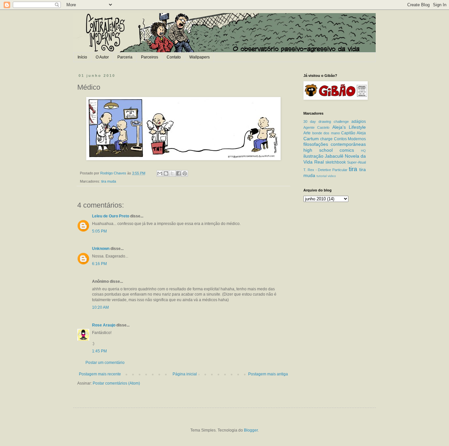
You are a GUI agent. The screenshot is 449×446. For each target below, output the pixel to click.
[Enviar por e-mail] (159, 173)
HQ (363, 150)
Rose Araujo (103, 325)
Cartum (311, 138)
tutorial (322, 176)
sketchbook (335, 162)
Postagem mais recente (100, 374)
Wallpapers (199, 57)
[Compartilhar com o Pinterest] (184, 173)
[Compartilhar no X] (172, 173)
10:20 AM (100, 307)
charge (326, 139)
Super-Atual (356, 162)
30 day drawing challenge (326, 121)
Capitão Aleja (353, 133)
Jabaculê (334, 156)
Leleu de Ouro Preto (110, 216)
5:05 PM (99, 231)
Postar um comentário (105, 362)
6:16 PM (99, 263)
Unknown (100, 248)
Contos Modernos (350, 139)
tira (353, 169)
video (332, 176)
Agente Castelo (316, 127)
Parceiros (149, 57)
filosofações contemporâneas (334, 144)
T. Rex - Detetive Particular (325, 170)
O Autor (102, 57)
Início (82, 57)
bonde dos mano (326, 133)
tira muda (108, 181)
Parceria (124, 57)
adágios (358, 121)
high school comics (328, 150)
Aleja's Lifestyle (349, 127)
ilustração (313, 156)
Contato (174, 57)
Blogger (251, 430)
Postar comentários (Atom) (116, 383)
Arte (307, 133)
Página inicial (185, 374)
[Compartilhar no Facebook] (178, 173)
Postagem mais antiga (268, 374)
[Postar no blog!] (166, 173)
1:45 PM (99, 351)
